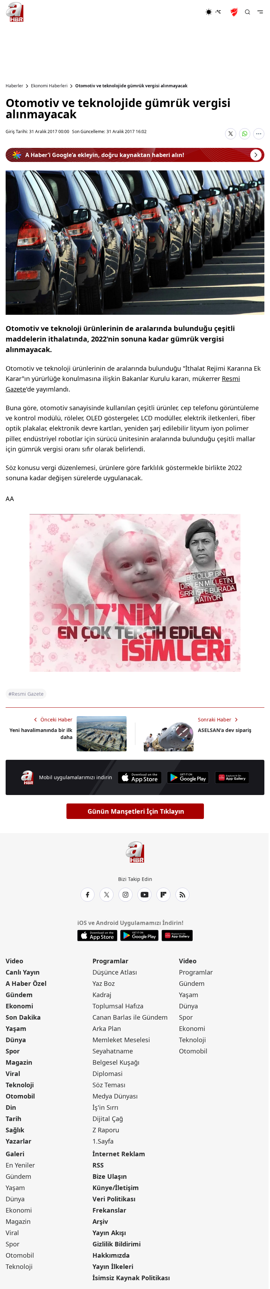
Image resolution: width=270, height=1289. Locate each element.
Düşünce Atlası (114, 972)
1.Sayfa (103, 1141)
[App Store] (139, 777)
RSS (98, 1165)
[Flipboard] (163, 895)
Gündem (19, 994)
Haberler (14, 86)
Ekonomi (19, 1006)
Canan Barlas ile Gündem (130, 1017)
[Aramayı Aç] (247, 12)
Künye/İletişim (115, 1187)
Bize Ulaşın (109, 1176)
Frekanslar (109, 1210)
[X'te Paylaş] (230, 133)
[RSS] (182, 895)
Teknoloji (20, 1085)
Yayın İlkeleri (112, 1266)
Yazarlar (18, 1141)
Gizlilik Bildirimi (116, 1244)
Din (11, 1107)
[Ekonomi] (182, 11)
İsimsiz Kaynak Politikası (131, 1278)
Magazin (19, 1062)
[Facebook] (88, 895)
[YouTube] (144, 895)
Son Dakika (23, 1017)
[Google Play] (188, 777)
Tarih (13, 1118)
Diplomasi (107, 1073)
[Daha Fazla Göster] (258, 133)
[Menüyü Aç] (260, 12)
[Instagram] (125, 895)
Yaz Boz (103, 983)
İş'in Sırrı (105, 1107)
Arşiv (100, 1221)
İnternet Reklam (118, 1154)
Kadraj (101, 994)
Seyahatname (112, 1051)
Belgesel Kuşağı (116, 1062)
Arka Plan (106, 1028)
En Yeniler (20, 1165)
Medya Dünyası (115, 1096)
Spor (13, 1051)
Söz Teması (109, 1085)
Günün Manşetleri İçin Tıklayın (136, 811)
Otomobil (20, 1096)
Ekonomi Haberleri (49, 86)
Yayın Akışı (109, 1232)
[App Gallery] (232, 777)
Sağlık (15, 1130)
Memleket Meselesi (121, 1039)
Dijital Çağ (107, 1118)
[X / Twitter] (106, 895)
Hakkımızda (111, 1255)
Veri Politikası (113, 1199)
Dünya (16, 1039)
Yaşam (16, 1028)
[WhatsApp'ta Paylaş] (244, 133)
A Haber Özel (26, 983)
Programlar (110, 961)
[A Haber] (15, 12)
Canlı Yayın (23, 972)
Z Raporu (105, 1130)
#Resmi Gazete (26, 693)
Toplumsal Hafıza (117, 1006)
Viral (13, 1073)
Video (14, 961)
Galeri (15, 1154)
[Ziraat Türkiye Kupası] (235, 12)
